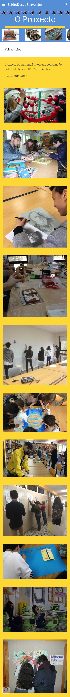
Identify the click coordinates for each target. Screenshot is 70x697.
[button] (4, 4)
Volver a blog (13, 49)
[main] (35, 21)
